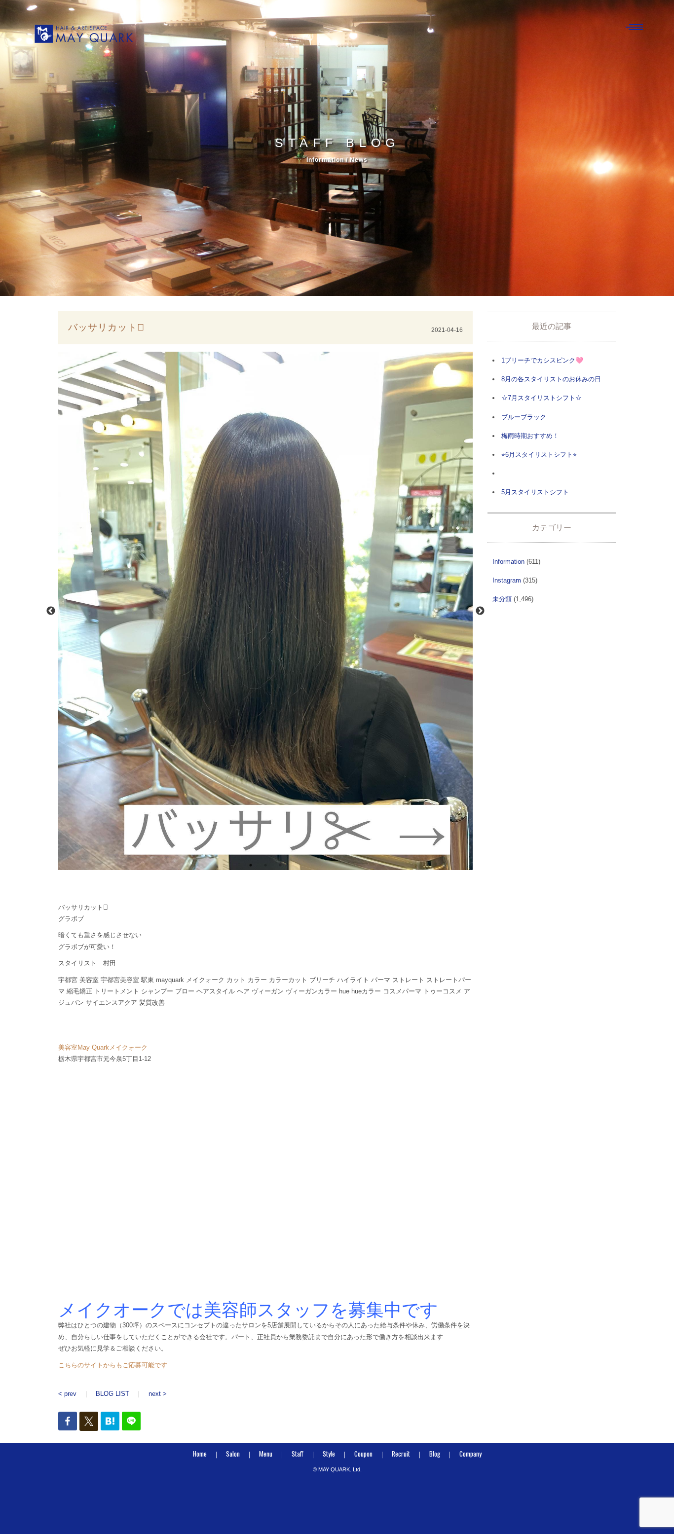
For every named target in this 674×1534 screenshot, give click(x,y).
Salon (233, 1454)
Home (200, 1454)
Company (470, 1454)
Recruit (401, 1454)
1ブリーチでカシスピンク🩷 (542, 360)
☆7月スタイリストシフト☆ (541, 398)
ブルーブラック (523, 417)
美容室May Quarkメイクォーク (103, 1047)
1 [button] (251, 865)
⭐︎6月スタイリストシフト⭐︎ (539, 454)
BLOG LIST (112, 1393)
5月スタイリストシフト (535, 492)
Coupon (363, 1454)
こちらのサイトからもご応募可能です (112, 1365)
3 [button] (280, 865)
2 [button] (265, 865)
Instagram (506, 580)
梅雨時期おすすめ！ (530, 435)
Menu (265, 1454)
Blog (434, 1454)
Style (329, 1454)
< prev (67, 1393)
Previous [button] (51, 611)
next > (158, 1393)
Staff (297, 1454)
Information (508, 561)
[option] (265, 611)
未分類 (502, 599)
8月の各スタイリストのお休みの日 (551, 379)
